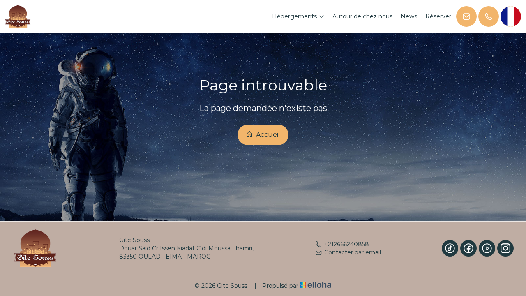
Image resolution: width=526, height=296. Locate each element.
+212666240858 (346, 244)
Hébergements (295, 16)
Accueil (267, 135)
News (409, 16)
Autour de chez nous (362, 16)
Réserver (438, 16)
